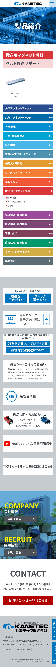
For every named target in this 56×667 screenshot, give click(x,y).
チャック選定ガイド (40, 298)
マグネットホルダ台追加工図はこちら (28, 466)
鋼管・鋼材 (12, 197)
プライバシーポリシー (22, 649)
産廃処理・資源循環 (16, 242)
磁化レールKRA (15, 95)
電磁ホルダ (11, 181)
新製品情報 (28, 396)
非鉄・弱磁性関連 (15, 135)
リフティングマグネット (17, 172)
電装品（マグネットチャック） (21, 154)
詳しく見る (14, 519)
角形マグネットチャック (18, 108)
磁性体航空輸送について (28, 350)
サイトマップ (8, 649)
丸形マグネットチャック (18, 117)
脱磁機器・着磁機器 (16, 224)
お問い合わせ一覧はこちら (28, 600)
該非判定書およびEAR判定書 (28, 343)
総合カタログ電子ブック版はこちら (29, 319)
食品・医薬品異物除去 (17, 251)
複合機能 (10, 126)
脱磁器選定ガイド (16, 298)
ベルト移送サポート (16, 201)
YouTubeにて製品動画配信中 (31, 443)
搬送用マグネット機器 (17, 191)
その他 (10, 205)
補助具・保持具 (13, 163)
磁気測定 (10, 261)
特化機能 (10, 145)
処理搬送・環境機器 (16, 215)
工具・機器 (11, 233)
